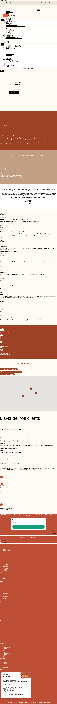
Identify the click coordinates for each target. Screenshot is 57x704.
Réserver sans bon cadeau (13, 21)
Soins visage (8, 13)
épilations (8, 34)
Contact (4, 575)
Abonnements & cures (8, 35)
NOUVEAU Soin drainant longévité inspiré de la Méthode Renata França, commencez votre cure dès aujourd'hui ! (28, 2)
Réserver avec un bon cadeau (13, 23)
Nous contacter (10, 41)
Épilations (8, 16)
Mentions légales (5, 593)
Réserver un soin (6, 16)
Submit (28, 527)
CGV (3, 592)
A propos (5, 38)
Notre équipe (9, 39)
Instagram (4, 583)
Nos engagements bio (6, 550)
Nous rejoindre (5, 566)
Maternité (8, 32)
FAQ (3, 576)
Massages (8, 11)
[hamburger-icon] (38, 10)
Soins (5, 10)
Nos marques (9, 40)
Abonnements (8, 26)
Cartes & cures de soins (12, 37)
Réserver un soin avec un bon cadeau (14, 38)
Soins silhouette (9, 12)
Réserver (13, 92)
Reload (29, 203)
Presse (4, 552)
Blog (3, 553)
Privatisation (5, 565)
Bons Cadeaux (6, 24)
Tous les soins (9, 28)
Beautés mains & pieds (10, 15)
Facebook (4, 584)
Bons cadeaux (5, 564)
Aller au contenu (3, 0)
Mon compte (6, 42)
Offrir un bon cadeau (11, 25)
